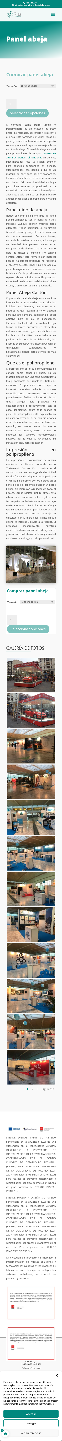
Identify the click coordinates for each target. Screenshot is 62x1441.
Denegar (31, 1423)
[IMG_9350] (31, 976)
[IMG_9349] (31, 941)
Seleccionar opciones (27, 113)
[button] (57, 1375)
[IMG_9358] (31, 1083)
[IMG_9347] (31, 905)
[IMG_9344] (31, 798)
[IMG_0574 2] (31, 727)
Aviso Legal (31, 1361)
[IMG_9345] (31, 834)
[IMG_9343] (31, 762)
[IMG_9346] (31, 869)
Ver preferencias (31, 1433)
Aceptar (31, 1414)
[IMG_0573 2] (31, 691)
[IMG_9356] (31, 1012)
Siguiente (48, 1089)
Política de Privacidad (31, 1368)
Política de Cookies (31, 1363)
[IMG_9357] (31, 1048)
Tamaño (11, 86)
